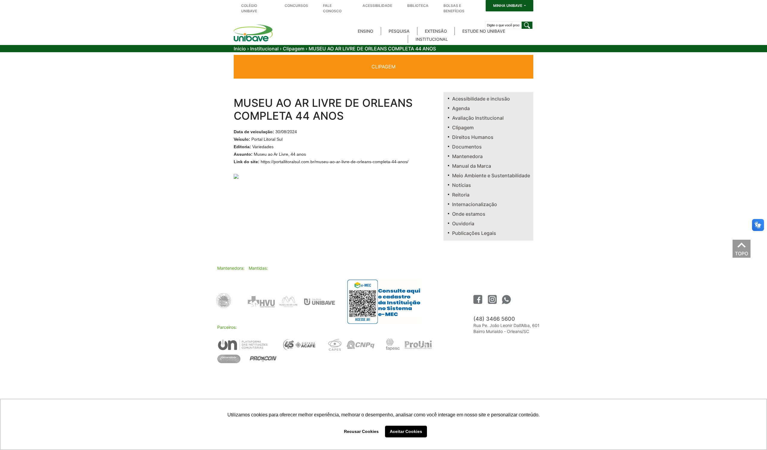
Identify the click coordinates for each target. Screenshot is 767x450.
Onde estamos (468, 214)
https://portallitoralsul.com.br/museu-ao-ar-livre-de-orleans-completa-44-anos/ (334, 161)
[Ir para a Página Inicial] (253, 32)
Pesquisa (399, 31)
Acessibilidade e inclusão (481, 99)
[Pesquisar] (527, 25)
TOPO (741, 252)
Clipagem (293, 49)
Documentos (467, 147)
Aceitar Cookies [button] (406, 431)
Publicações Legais (474, 233)
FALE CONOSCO (332, 8)
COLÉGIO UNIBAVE (249, 8)
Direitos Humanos (472, 137)
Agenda (461, 108)
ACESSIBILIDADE (377, 5)
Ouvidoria (463, 223)
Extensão (436, 31)
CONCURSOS (296, 5)
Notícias (461, 185)
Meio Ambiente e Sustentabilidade (491, 175)
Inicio (240, 49)
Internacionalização (474, 204)
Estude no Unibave (483, 31)
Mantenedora (467, 156)
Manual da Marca (471, 166)
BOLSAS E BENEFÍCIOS (453, 8)
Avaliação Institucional (478, 118)
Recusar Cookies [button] (361, 431)
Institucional (432, 39)
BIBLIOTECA (417, 5)
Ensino (365, 31)
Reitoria (460, 195)
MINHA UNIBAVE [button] (508, 5)
